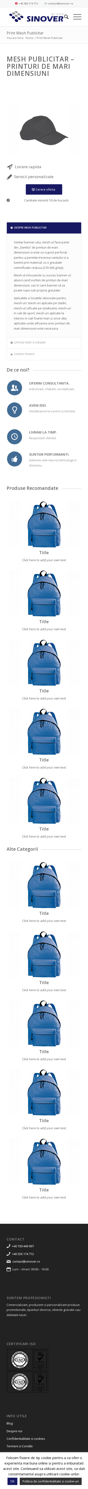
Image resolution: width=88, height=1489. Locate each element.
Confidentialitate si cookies (26, 1438)
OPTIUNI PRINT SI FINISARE (30, 342)
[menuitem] (64, 16)
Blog (10, 1423)
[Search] (64, 16)
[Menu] (75, 16)
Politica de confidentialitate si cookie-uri (51, 1481)
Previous (17, 130)
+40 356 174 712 (23, 1254)
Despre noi (14, 1431)
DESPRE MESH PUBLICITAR (30, 227)
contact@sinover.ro (26, 1261)
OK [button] (12, 1481)
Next (71, 130)
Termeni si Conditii (20, 1446)
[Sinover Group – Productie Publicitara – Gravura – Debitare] (36, 16)
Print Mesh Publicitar (25, 33)
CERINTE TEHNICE (24, 354)
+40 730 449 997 (23, 1246)
